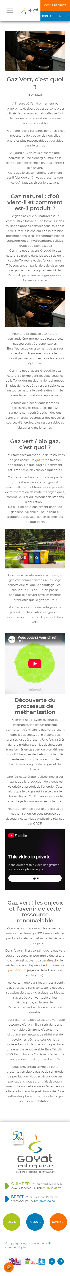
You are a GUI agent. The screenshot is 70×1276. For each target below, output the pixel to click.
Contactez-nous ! (55, 15)
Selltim (50, 1243)
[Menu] (9, 10)
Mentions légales (16, 1247)
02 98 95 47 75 (51, 1188)
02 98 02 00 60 (45, 1201)
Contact (58, 1221)
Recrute (35, 1221)
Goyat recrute (55, 5)
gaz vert (41, 460)
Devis (12, 1221)
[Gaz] (35, 51)
